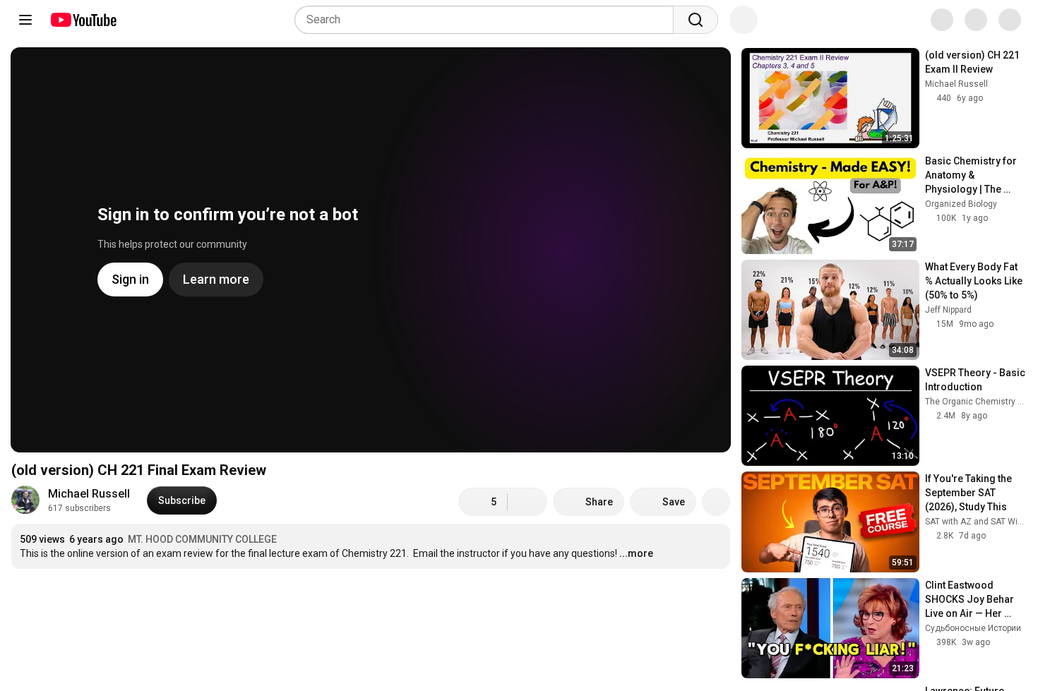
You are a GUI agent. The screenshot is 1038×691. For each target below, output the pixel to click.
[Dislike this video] (527, 502)
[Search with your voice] (743, 20)
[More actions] (716, 502)
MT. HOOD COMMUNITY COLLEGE (202, 539)
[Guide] (25, 19)
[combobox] (488, 19)
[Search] (695, 20)
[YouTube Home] (83, 20)
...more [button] (636, 553)
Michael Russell (89, 493)
